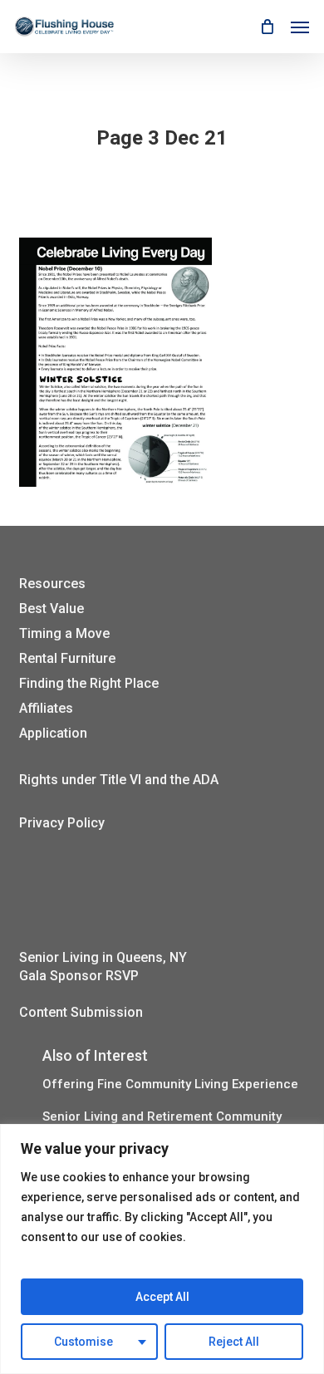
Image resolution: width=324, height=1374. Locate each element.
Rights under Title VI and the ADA (118, 780)
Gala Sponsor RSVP (79, 976)
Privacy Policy (62, 823)
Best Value (51, 608)
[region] (162, 1249)
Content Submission (81, 1012)
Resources (52, 583)
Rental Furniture (67, 658)
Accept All (162, 1296)
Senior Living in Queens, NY (103, 957)
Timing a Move (64, 633)
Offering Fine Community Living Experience (170, 1084)
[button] (300, 26)
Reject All (234, 1341)
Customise (83, 1341)
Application (53, 733)
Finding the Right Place (89, 683)
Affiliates (46, 708)
